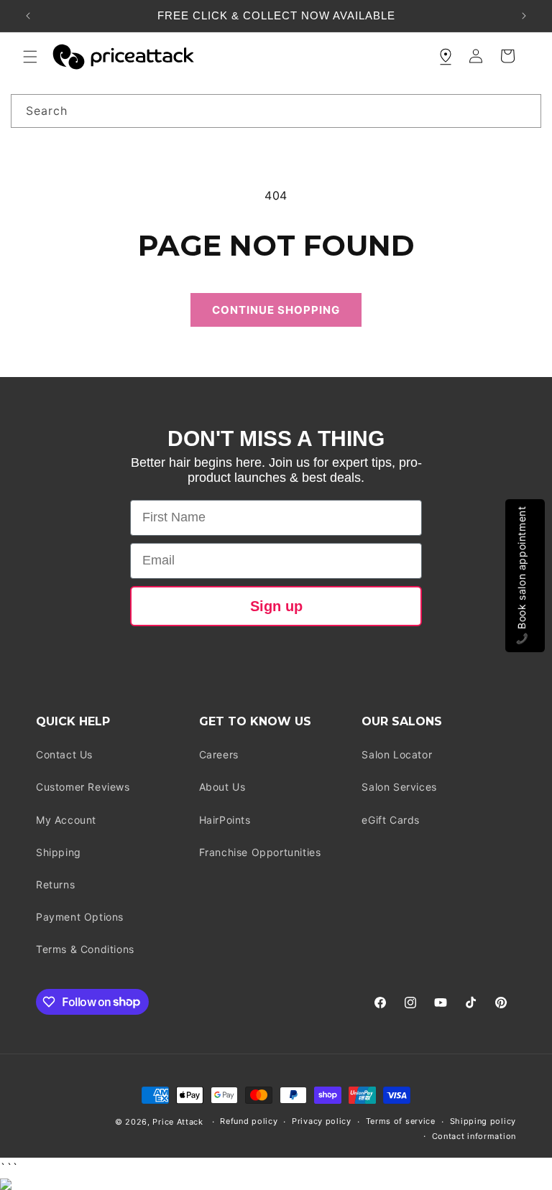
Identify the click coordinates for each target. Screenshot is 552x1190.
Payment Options (80, 917)
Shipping (58, 852)
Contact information (474, 1136)
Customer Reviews (83, 787)
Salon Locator (397, 754)
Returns (55, 884)
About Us (222, 787)
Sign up (276, 606)
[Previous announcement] (28, 16)
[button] (30, 57)
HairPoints (225, 820)
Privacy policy (321, 1121)
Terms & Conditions (85, 949)
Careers (219, 754)
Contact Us (64, 754)
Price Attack (177, 1122)
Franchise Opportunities (260, 852)
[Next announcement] (524, 16)
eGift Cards (391, 820)
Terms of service (401, 1121)
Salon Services (399, 787)
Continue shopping (276, 310)
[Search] (524, 110)
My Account (66, 820)
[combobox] (276, 111)
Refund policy (248, 1121)
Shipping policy (483, 1121)
